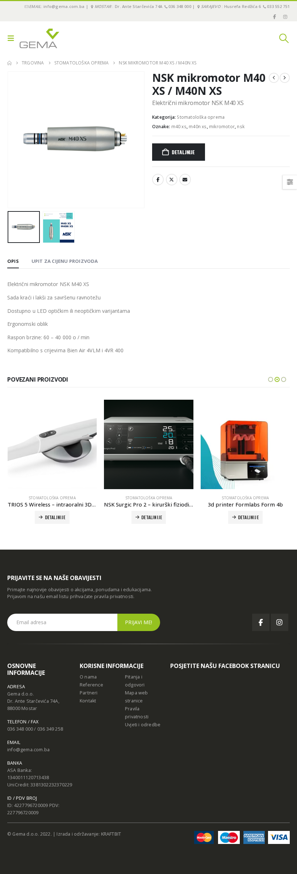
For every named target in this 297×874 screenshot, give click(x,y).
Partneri (89, 693)
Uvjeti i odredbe (142, 725)
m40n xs (197, 126)
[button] (12, 38)
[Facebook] (275, 16)
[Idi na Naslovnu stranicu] (9, 63)
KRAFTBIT (111, 834)
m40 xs (179, 126)
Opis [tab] (13, 261)
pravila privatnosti (114, 596)
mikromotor (222, 126)
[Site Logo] (39, 38)
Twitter (171, 179)
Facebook (158, 179)
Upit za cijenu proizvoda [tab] (65, 261)
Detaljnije (183, 152)
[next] (285, 78)
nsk (240, 126)
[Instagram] (285, 16)
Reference (91, 685)
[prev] (274, 78)
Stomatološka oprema (201, 117)
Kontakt (88, 701)
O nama (88, 677)
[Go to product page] (52, 444)
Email (185, 179)
